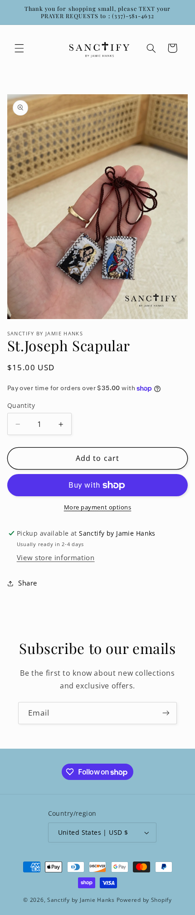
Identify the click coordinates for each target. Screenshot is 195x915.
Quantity (21, 405)
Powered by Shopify (144, 899)
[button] (19, 48)
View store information (56, 557)
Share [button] (27, 582)
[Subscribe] (166, 713)
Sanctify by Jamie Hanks (81, 899)
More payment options (98, 507)
